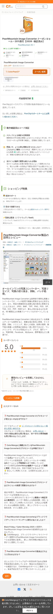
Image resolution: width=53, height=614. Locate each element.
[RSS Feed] (31, 589)
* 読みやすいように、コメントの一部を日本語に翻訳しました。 (18, 391)
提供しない (25, 53)
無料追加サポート (10, 90)
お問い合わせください (39, 86)
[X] (25, 589)
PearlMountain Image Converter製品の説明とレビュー (26, 236)
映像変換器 (31, 12)
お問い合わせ (38, 431)
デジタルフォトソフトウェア (12, 12)
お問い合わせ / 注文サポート (26, 584)
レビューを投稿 (12, 398)
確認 (7, 56)
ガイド (23, 56)
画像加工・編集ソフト (14, 242)
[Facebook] (19, 589)
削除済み (40, 53)
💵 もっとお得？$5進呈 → (11, 48)
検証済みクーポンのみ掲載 (27, 1)
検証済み (8, 53)
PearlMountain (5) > (26, 45)
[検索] (43, 6)
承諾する (29, 610)
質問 (7, 576)
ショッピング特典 (17, 188)
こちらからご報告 (13, 149)
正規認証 (23, 90)
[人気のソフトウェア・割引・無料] (9, 6)
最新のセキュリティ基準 (39, 209)
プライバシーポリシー (27, 606)
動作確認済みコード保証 (18, 128)
